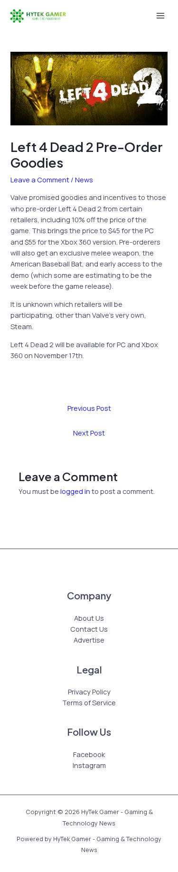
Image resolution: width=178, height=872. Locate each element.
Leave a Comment (39, 179)
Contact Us (89, 629)
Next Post (89, 432)
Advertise (89, 640)
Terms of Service (89, 702)
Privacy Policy (89, 691)
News (84, 179)
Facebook (89, 754)
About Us (89, 618)
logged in (75, 491)
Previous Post (89, 408)
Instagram (89, 765)
